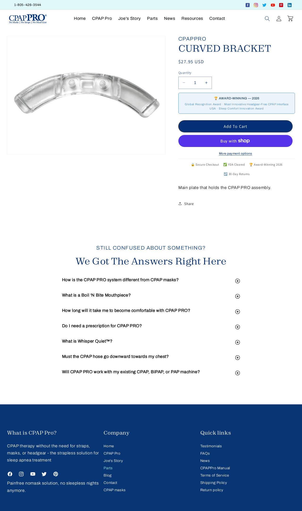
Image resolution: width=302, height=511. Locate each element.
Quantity (185, 72)
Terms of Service (214, 475)
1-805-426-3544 (27, 5)
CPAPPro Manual (215, 468)
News (205, 461)
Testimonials (211, 446)
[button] (267, 18)
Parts (108, 468)
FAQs (205, 453)
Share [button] (189, 203)
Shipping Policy (213, 483)
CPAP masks (115, 490)
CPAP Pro (112, 453)
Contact (110, 483)
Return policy (211, 490)
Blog (108, 475)
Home (109, 446)
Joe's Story (113, 461)
